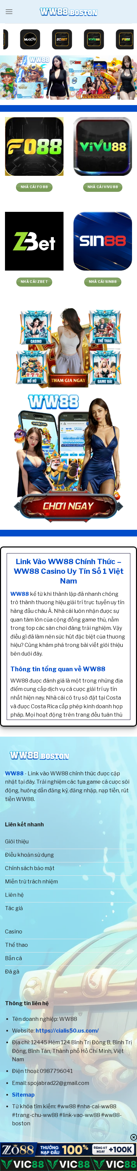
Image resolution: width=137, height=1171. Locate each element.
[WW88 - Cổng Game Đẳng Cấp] (68, 11)
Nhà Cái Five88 (34, 187)
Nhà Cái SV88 (34, 282)
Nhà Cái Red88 (103, 187)
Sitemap (23, 1095)
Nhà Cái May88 (103, 282)
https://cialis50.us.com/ (67, 1031)
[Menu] (9, 11)
